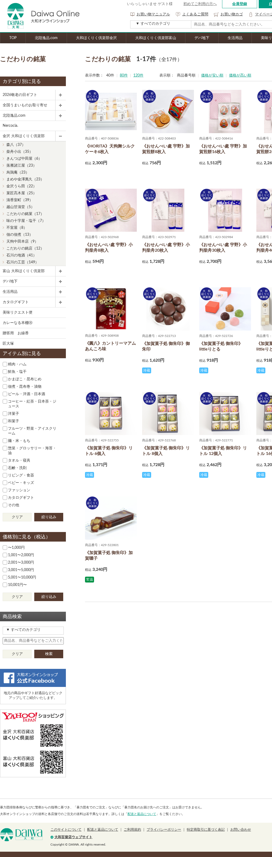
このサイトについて (66, 829)
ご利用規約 (132, 829)
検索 (49, 654)
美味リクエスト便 (17, 312)
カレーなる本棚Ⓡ (17, 323)
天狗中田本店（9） (22, 241)
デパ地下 (201, 38)
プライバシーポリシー (164, 829)
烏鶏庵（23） (17, 172)
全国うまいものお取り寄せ (25, 105)
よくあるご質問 (195, 14)
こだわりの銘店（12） (25, 248)
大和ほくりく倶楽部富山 (155, 38)
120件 (138, 75)
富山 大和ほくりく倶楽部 (24, 271)
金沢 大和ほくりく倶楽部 (24, 136)
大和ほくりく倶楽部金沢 (96, 38)
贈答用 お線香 (16, 333)
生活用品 (235, 38)
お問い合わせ (240, 829)
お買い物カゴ (231, 14)
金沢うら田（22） (21, 186)
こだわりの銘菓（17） (25, 214)
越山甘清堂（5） (20, 207)
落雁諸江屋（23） (21, 165)
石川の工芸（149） (22, 262)
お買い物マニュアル (153, 14)
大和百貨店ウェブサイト (73, 837)
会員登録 (239, 4)
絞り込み (48, 517)
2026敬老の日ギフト (20, 95)
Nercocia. (10, 126)
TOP (12, 38)
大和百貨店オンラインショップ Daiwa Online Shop (40, 16)
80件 (124, 75)
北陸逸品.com (46, 38)
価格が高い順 (240, 75)
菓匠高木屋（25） (21, 193)
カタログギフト (16, 302)
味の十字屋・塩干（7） (26, 221)
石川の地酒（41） (21, 255)
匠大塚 (8, 343)
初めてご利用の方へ (200, 4)
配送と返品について (142, 814)
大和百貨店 (21, 834)
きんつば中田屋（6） (24, 159)
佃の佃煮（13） (19, 235)
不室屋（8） (16, 228)
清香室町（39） (19, 200)
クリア (17, 517)
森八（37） (16, 145)
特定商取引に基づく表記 (206, 829)
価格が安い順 (212, 75)
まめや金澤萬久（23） (25, 179)
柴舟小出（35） (19, 152)
